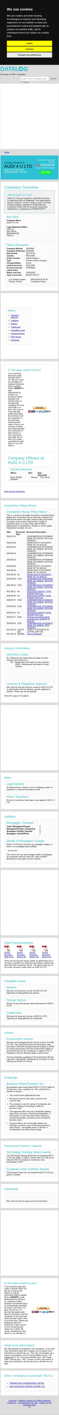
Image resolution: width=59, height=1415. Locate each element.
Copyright (12, 1401)
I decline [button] (29, 49)
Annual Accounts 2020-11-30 (34, 955)
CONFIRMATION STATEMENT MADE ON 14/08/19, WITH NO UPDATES (40, 608)
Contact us (11, 1403)
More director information (14, 491)
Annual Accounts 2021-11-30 (46, 955)
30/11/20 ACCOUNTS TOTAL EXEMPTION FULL (39, 592)
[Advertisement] (29, 116)
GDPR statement (43, 1401)
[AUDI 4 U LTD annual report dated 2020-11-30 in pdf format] (35, 948)
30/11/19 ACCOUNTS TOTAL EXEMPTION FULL (39, 597)
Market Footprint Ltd (27, 1401)
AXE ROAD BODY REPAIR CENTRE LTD (27, 1386)
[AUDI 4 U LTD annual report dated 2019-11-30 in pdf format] (22, 948)
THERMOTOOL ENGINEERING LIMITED (26, 1383)
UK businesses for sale (28, 1403)
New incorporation (34, 634)
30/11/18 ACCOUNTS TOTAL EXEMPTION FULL (39, 614)
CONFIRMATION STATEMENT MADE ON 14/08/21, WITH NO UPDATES (40, 587)
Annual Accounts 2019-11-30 (21, 955)
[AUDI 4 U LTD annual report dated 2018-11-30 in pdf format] (10, 948)
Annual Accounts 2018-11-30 (8, 955)
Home (6, 152)
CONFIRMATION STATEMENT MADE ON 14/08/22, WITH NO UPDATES (40, 581)
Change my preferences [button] (29, 55)
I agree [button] (29, 43)
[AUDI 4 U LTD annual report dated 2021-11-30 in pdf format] (48, 948)
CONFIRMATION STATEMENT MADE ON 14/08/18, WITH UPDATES (40, 625)
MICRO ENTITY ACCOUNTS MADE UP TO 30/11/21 (39, 576)
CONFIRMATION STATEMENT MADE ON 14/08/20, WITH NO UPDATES (40, 602)
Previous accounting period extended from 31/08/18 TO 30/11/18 (38, 619)
